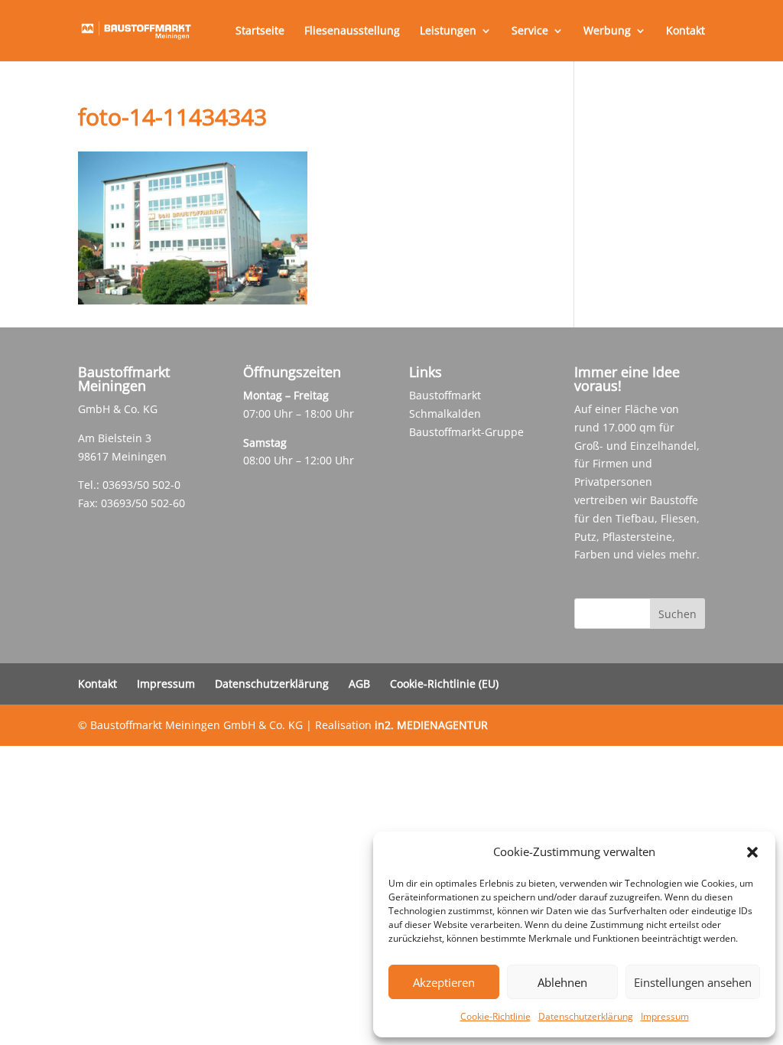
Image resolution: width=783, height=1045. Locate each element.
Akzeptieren (444, 982)
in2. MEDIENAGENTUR (431, 725)
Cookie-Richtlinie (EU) (444, 683)
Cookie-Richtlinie (495, 1016)
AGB (359, 683)
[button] (752, 852)
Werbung (607, 31)
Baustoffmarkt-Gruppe (466, 432)
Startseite (260, 31)
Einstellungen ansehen (693, 982)
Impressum (665, 1016)
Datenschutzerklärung (585, 1016)
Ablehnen (562, 982)
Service (530, 31)
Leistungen (448, 31)
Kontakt (685, 31)
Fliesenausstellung (352, 31)
